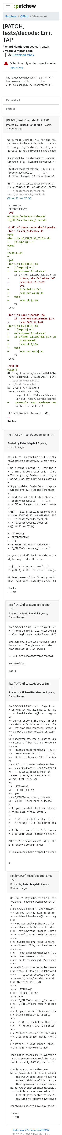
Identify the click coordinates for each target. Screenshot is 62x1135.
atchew (25, 6)
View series (39, 16)
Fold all (11, 108)
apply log (17, 67)
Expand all (13, 100)
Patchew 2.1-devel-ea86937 (31, 1130)
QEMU (24, 16)
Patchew (11, 16)
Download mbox (23, 55)
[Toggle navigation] (8, 6)
